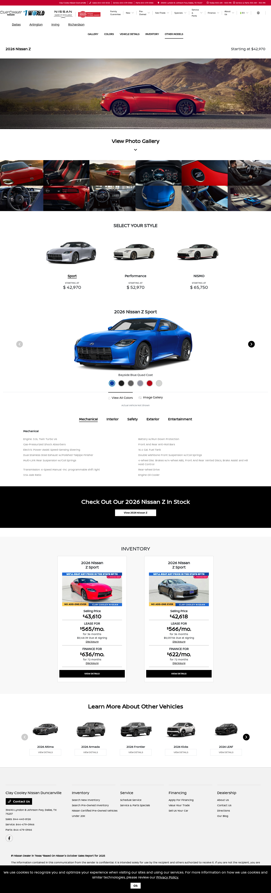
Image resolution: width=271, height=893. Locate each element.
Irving (55, 24)
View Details (92, 673)
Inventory (80, 792)
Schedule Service (130, 800)
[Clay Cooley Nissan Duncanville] (26, 13)
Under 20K (78, 816)
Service (126, 792)
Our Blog (222, 816)
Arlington (36, 24)
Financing (178, 792)
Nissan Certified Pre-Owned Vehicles (94, 810)
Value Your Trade (179, 805)
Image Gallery (152, 397)
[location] (158, 2)
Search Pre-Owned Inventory (90, 805)
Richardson (76, 24)
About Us (223, 800)
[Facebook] (9, 838)
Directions (223, 810)
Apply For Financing (181, 800)
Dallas (16, 24)
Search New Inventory (86, 800)
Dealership (226, 792)
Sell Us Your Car (178, 810)
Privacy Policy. (167, 877)
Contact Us (21, 801)
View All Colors (122, 398)
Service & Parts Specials (135, 805)
